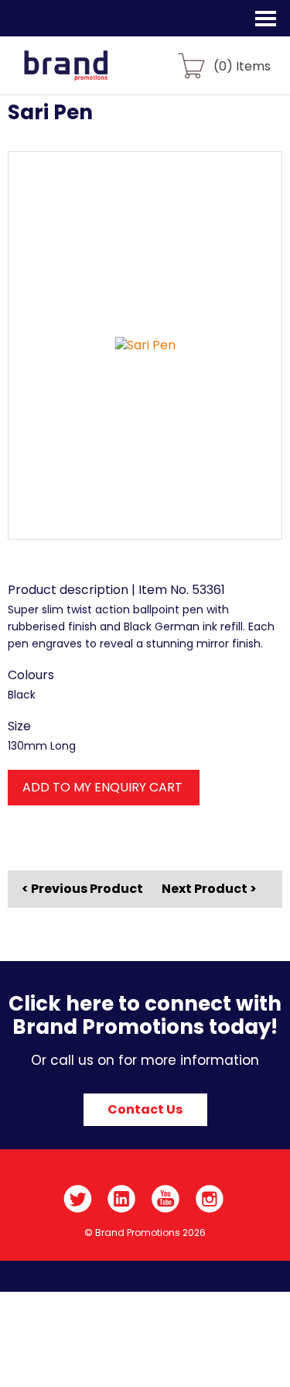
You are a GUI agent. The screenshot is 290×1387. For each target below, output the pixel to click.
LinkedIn (121, 1199)
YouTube (166, 1199)
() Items (242, 65)
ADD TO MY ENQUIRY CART (102, 787)
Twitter (77, 1199)
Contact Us (145, 1109)
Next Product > (209, 889)
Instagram (210, 1199)
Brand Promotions (94, 74)
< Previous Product (82, 889)
